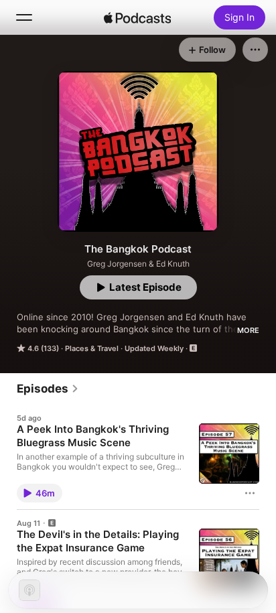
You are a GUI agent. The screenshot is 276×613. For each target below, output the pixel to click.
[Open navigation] (24, 17)
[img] (137, 17)
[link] (48, 388)
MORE (248, 330)
